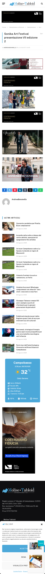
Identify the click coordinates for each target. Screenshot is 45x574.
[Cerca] (42, 3)
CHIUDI (41, 543)
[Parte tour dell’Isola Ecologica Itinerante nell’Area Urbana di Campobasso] (8, 348)
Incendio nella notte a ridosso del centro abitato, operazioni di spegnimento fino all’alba (28, 237)
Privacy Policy (27, 571)
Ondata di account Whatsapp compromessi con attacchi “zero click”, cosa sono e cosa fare (28, 289)
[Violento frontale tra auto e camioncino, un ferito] (8, 278)
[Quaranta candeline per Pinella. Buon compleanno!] (8, 226)
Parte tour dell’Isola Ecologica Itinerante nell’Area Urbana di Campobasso (27, 347)
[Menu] (3, 3)
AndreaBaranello (10, 47)
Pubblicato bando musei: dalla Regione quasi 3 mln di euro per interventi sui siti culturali (28, 318)
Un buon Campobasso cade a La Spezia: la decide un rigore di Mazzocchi (28, 251)
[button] (42, 524)
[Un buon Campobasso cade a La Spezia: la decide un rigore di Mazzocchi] (8, 251)
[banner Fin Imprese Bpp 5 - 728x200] (22, 86)
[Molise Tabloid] (22, 3)
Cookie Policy (17, 571)
